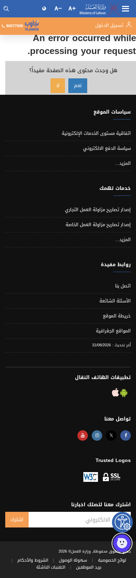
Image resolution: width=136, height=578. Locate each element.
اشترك (16, 519)
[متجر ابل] (115, 394)
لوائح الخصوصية (112, 560)
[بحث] (6, 8)
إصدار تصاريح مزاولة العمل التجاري (98, 209)
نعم (78, 85)
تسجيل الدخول (110, 25)
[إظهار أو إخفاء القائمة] (125, 8)
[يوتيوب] (82, 435)
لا (57, 85)
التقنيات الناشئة (50, 567)
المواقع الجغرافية (113, 330)
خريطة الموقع (117, 315)
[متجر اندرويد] (123, 394)
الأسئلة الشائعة (115, 300)
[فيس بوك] (125, 435)
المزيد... (123, 163)
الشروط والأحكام (32, 560)
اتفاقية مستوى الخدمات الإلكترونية (96, 133)
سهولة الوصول (73, 560)
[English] (45, 8)
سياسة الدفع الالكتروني (107, 148)
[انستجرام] (97, 435)
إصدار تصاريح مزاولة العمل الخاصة (98, 224)
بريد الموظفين (88, 567)
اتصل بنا (123, 286)
